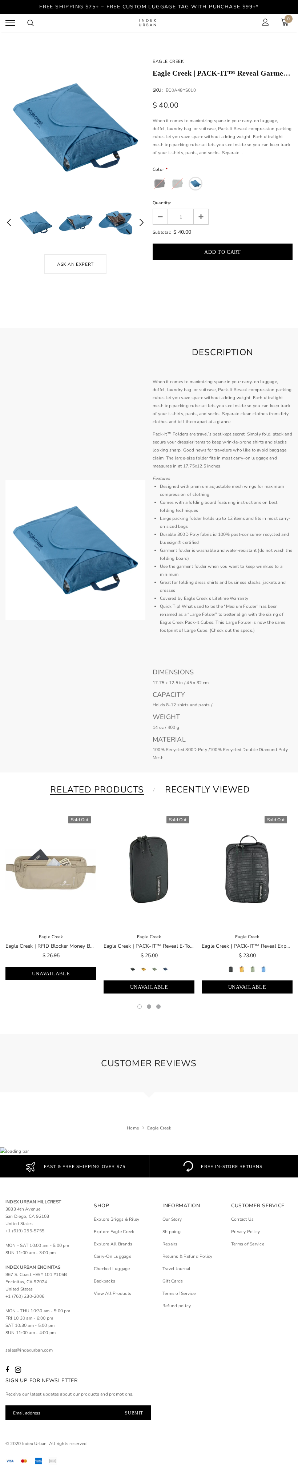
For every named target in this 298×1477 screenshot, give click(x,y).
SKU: (158, 90)
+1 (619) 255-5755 (24, 1231)
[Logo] (148, 23)
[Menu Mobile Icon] (10, 23)
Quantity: (162, 203)
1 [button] (139, 1006)
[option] (75, 127)
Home (133, 1128)
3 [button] (158, 1006)
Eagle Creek (168, 61)
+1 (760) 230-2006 (24, 1296)
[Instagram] (18, 1369)
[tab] (96, 789)
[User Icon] (265, 23)
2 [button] (149, 1006)
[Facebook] (7, 1369)
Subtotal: (162, 232)
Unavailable (51, 973)
